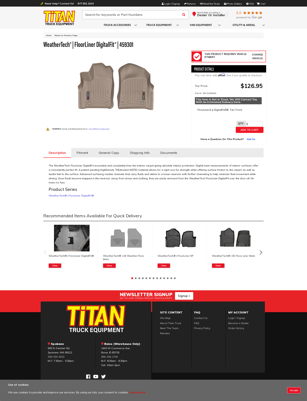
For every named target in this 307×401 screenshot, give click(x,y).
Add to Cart (250, 129)
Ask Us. (251, 139)
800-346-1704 (109, 356)
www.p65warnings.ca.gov (99, 129)
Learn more (137, 392)
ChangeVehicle (257, 56)
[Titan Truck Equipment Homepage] (59, 18)
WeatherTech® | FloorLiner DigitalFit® (71, 195)
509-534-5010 (56, 356)
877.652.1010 (85, 3)
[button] (117, 25)
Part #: (198, 93)
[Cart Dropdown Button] (261, 4)
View (55, 265)
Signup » (184, 296)
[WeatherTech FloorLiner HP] (181, 238)
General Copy (109, 153)
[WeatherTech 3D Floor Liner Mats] (235, 238)
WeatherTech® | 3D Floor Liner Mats (233, 255)
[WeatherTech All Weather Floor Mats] (126, 238)
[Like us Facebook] (88, 377)
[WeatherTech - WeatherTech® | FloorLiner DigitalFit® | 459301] (116, 86)
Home (49, 35)
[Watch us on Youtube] (95, 377)
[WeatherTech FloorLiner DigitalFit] (72, 238)
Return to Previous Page (66, 35)
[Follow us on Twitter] (103, 377)
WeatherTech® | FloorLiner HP (176, 255)
